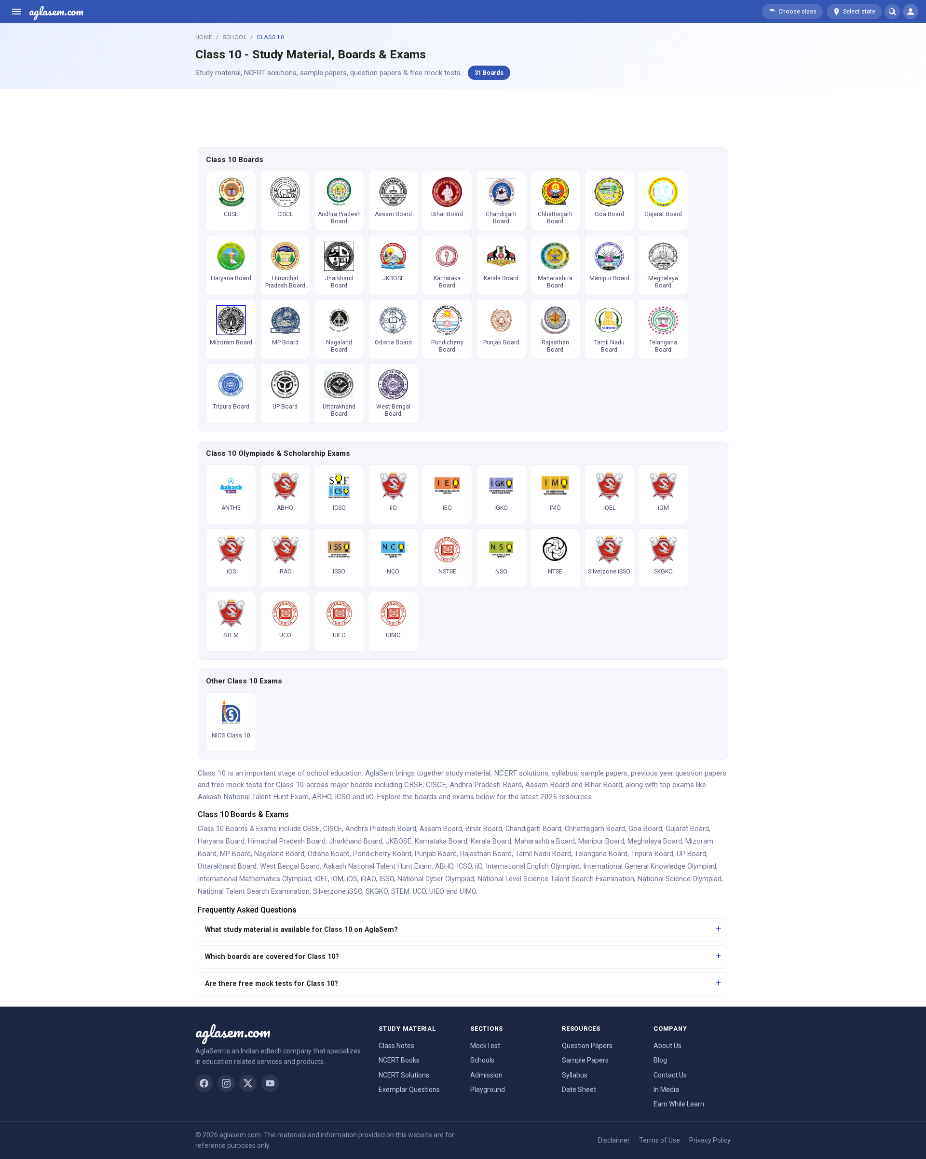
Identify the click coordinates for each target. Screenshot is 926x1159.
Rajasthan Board (486, 854)
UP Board (691, 854)
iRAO (368, 879)
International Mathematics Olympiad (254, 879)
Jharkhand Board (355, 841)
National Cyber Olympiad (435, 879)
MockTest (485, 1046)
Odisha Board (329, 854)
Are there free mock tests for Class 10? (271, 984)
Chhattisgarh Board (595, 829)
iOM (337, 879)
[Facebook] (204, 1083)
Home (203, 37)
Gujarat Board (687, 829)
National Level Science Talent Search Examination (555, 879)
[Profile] (910, 11)
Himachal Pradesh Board (287, 841)
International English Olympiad (533, 866)
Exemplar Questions (409, 1089)
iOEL (321, 879)
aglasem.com (56, 11)
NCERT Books (399, 1060)
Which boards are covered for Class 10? (272, 957)
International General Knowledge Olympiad (649, 866)
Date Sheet (579, 1089)
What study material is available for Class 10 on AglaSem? (301, 930)
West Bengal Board (290, 866)
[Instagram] (226, 1083)
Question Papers (587, 1046)
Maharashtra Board (545, 841)
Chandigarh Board (533, 829)
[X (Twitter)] (248, 1083)
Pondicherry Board (382, 854)
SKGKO (377, 891)
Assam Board (441, 829)
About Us (667, 1046)
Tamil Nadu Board (543, 854)
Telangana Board (600, 854)
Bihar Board (483, 829)
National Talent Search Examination (254, 891)
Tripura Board (652, 854)
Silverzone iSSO (337, 891)
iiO (478, 866)
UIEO (436, 891)
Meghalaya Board (654, 841)
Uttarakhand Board (227, 866)
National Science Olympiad (680, 879)
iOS (352, 879)
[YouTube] (270, 1083)
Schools (482, 1060)
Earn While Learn (679, 1104)
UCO (419, 891)
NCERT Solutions (404, 1075)
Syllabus (574, 1075)
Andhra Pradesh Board (380, 829)
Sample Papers (585, 1060)
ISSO (386, 879)
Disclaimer (614, 1140)
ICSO (464, 866)
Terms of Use (659, 1140)
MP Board (235, 854)
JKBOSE (398, 841)
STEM (400, 891)
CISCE (332, 829)
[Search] (892, 11)
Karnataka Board (441, 841)
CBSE (311, 829)
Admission (486, 1075)
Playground (487, 1089)
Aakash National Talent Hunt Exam (377, 866)
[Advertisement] (463, 116)
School (234, 37)
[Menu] (16, 11)
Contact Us (670, 1075)
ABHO (444, 866)
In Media (666, 1089)
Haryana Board (221, 841)
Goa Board (645, 829)
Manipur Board (601, 841)
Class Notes (396, 1046)
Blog (660, 1060)
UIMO (468, 891)
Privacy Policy (710, 1140)
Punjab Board (436, 854)
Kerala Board (491, 841)
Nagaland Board (279, 854)
